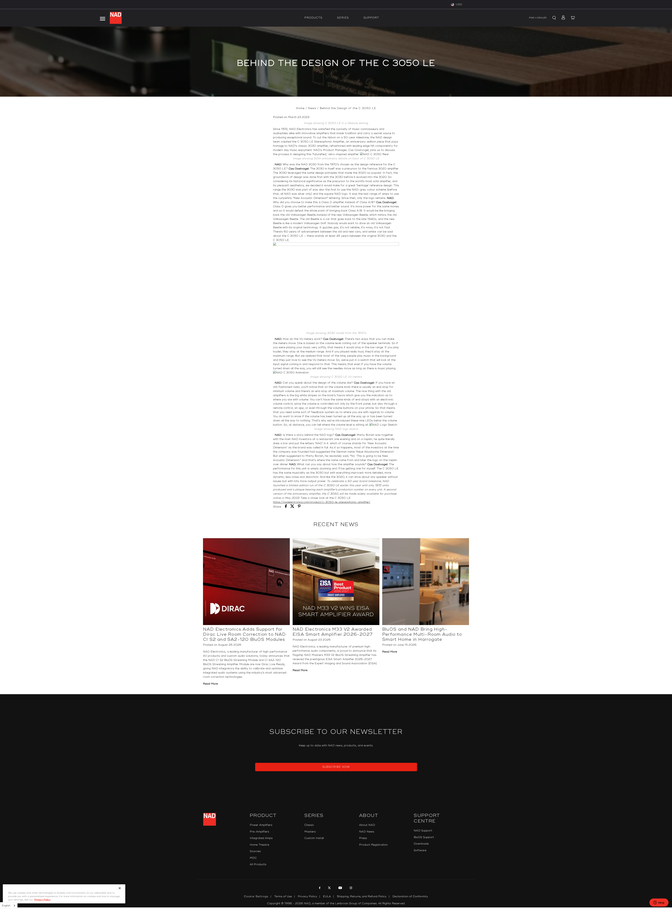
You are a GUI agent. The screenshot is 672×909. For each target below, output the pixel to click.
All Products (258, 864)
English (6, 905)
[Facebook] (319, 888)
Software (420, 850)
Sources (255, 851)
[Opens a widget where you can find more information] (658, 902)
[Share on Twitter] (292, 506)
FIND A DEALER (538, 17)
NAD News (366, 831)
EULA (327, 896)
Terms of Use (283, 896)
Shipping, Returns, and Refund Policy (362, 896)
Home (300, 108)
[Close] (120, 888)
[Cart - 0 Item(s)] (572, 17)
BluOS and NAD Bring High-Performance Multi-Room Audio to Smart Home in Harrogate (422, 634)
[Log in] (562, 18)
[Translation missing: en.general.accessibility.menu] (102, 17)
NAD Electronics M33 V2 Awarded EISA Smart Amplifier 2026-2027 (333, 632)
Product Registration (373, 844)
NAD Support (423, 830)
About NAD (367, 825)
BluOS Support (424, 837)
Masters (310, 831)
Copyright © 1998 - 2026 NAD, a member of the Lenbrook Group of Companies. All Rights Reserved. (336, 903)
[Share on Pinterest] (299, 506)
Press (363, 838)
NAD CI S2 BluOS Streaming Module (233, 660)
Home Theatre (259, 844)
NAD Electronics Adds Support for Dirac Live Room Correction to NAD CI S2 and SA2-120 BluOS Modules (244, 634)
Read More (210, 683)
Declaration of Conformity (410, 896)
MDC (253, 858)
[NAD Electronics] (116, 18)
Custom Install (314, 838)
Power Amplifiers (261, 825)
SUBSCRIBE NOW (336, 767)
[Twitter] (329, 888)
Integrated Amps (261, 838)
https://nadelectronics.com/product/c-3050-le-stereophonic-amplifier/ (321, 502)
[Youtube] (340, 888)
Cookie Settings (256, 896)
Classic (309, 825)
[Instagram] (350, 888)
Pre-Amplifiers (259, 831)
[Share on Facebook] (286, 506)
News (312, 108)
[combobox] (9, 905)
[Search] (553, 18)
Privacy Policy (307, 896)
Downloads (421, 843)
